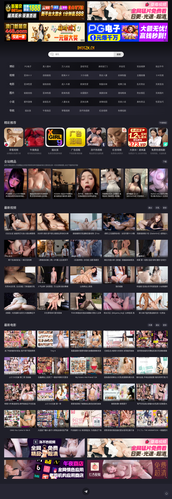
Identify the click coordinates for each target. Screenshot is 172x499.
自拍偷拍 (47, 75)
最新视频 (10, 207)
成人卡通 (66, 84)
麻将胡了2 (103, 66)
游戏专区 (84, 66)
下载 (165, 161)
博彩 (11, 66)
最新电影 (10, 325)
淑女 (157, 325)
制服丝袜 (103, 84)
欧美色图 (66, 93)
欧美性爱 (84, 84)
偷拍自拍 (47, 84)
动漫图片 (84, 93)
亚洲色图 (47, 93)
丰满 (150, 325)
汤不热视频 (84, 110)
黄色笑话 (141, 101)
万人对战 (66, 66)
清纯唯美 (122, 93)
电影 (11, 84)
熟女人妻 (103, 75)
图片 (11, 93)
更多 (165, 207)
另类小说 (122, 101)
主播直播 (141, 75)
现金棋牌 (141, 66)
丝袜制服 (122, 75)
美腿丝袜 (103, 93)
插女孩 (28, 110)
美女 (150, 207)
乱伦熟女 (141, 84)
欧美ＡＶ (66, 75)
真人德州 (47, 66)
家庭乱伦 (47, 101)
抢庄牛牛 (160, 66)
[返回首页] (166, 493)
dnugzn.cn (86, 47)
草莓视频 (66, 110)
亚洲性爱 (28, 84)
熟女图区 (141, 93)
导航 (11, 110)
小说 (11, 101)
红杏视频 (103, 110)
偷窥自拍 (28, 93)
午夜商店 (47, 110)
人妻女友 (66, 101)
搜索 (119, 54)
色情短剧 (122, 110)
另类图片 (160, 93)
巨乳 (157, 207)
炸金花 (122, 66)
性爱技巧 (160, 101)
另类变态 (160, 84)
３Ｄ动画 (84, 75)
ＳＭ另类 (160, 75)
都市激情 (28, 101)
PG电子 (28, 66)
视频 (11, 75)
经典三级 (122, 84)
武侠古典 (84, 101)
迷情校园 (103, 101)
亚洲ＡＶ (28, 75)
